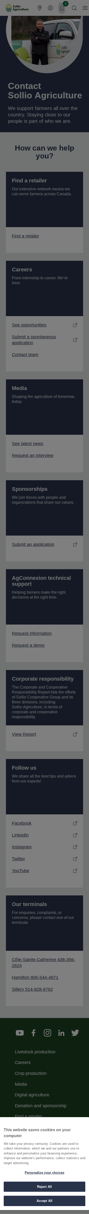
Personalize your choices (44, 1172)
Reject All (44, 1187)
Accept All (44, 1201)
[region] (44, 1163)
